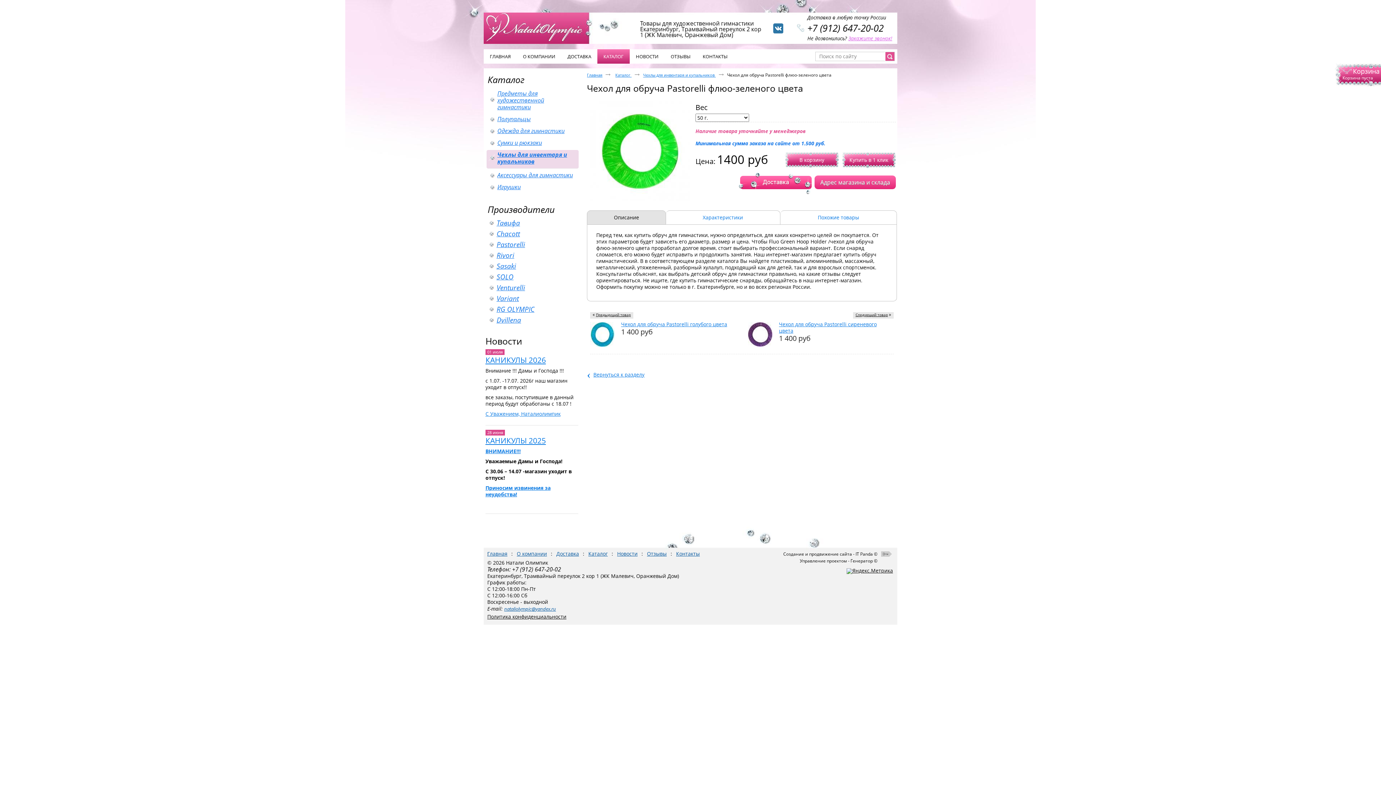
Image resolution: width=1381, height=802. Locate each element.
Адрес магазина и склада (855, 182)
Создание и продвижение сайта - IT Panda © (830, 554)
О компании (532, 553)
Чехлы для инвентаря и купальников (679, 75)
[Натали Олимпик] (540, 27)
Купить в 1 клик (868, 159)
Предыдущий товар (613, 315)
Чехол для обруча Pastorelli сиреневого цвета (828, 327)
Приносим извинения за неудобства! (518, 491)
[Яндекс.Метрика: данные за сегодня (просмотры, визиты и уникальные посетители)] (870, 571)
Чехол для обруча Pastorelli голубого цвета (674, 324)
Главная (594, 75)
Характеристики (723, 217)
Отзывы (657, 553)
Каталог (613, 56)
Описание (626, 217)
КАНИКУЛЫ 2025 (516, 441)
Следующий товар (872, 315)
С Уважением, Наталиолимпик (523, 413)
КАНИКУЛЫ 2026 (516, 360)
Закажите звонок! (870, 38)
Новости (504, 341)
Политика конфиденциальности (526, 616)
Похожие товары (838, 217)
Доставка (567, 553)
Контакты (688, 553)
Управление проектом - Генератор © (839, 561)
